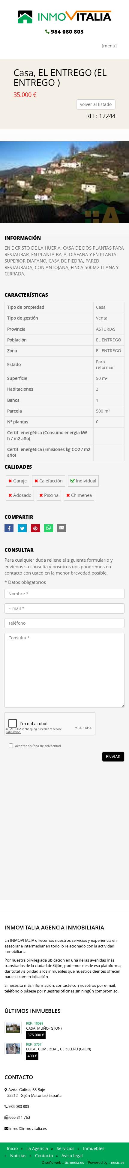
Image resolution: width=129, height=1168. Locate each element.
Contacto (44, 1155)
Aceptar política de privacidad (38, 745)
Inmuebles (93, 1148)
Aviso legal (72, 1155)
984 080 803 (67, 31)
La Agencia (37, 1148)
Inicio (12, 1148)
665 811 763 (19, 1117)
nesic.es (117, 1162)
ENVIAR (113, 756)
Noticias (18, 1155)
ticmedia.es (74, 1162)
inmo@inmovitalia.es (28, 1128)
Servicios (65, 1148)
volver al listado (96, 104)
